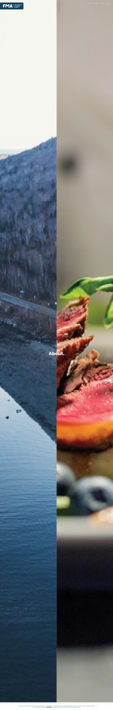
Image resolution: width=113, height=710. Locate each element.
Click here (49, 707)
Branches (95, 3)
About (89, 3)
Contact (102, 3)
